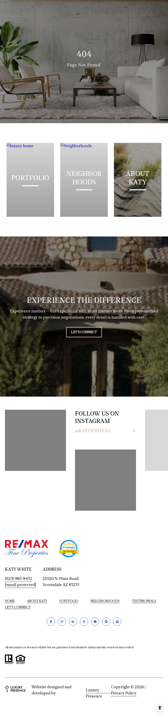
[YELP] (84, 621)
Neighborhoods (105, 601)
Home (10, 601)
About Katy (37, 601)
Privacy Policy (123, 693)
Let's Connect (18, 607)
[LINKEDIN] (73, 621)
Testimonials (144, 601)
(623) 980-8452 (18, 578)
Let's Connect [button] (84, 332)
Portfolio (68, 601)
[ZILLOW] (117, 621)
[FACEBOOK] (51, 621)
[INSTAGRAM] (62, 621)
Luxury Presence (94, 690)
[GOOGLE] (106, 621)
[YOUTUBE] (95, 621)
